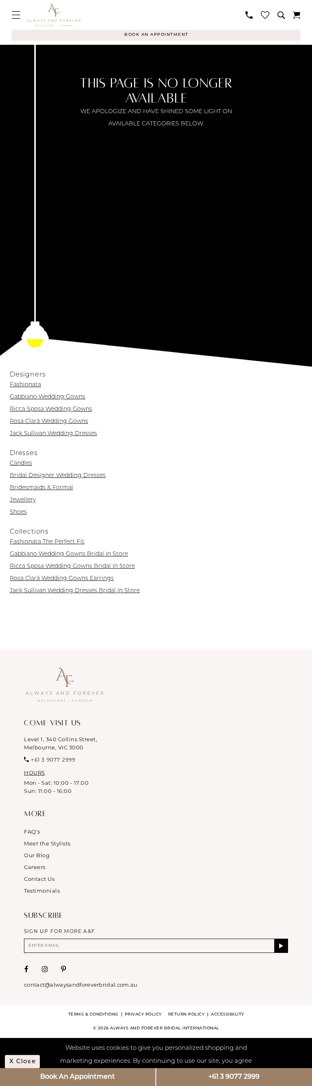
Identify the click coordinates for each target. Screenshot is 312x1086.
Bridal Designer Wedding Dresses (58, 476)
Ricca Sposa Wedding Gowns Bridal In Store (72, 566)
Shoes (18, 512)
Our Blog (37, 855)
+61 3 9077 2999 (234, 1077)
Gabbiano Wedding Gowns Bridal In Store (69, 554)
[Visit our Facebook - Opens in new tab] (26, 969)
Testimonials (42, 890)
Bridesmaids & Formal (41, 488)
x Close (22, 1061)
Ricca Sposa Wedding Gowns (51, 409)
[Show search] (281, 15)
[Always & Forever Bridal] (54, 15)
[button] (16, 15)
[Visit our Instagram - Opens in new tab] (45, 969)
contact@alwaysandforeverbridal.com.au (80, 984)
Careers (35, 867)
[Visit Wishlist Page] (265, 15)
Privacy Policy (143, 1014)
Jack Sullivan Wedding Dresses (53, 434)
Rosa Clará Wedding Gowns (49, 421)
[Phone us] (249, 15)
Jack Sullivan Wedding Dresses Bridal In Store (75, 591)
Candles (21, 463)
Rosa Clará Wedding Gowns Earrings (62, 579)
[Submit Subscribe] (281, 946)
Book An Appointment (77, 1077)
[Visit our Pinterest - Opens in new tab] (64, 969)
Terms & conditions (93, 1014)
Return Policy (186, 1014)
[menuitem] (16, 15)
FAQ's (32, 831)
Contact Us (39, 879)
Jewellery (23, 500)
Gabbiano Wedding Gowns (47, 397)
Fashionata (25, 385)
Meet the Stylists (47, 843)
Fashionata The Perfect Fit (47, 542)
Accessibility (227, 1014)
